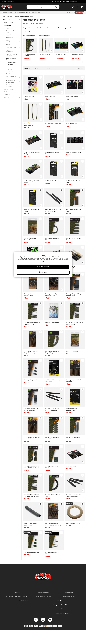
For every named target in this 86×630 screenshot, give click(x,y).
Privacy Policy (54, 259)
